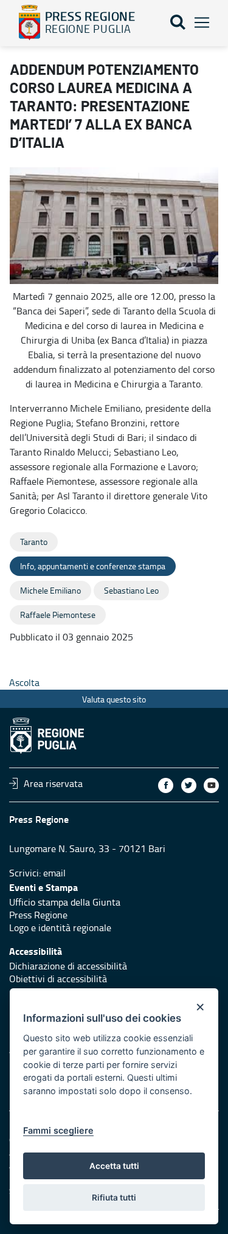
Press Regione (38, 914)
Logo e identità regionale (60, 927)
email (54, 872)
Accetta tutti (114, 1166)
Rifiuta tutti (114, 1197)
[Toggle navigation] (201, 23)
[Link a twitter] (188, 785)
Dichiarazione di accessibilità (68, 965)
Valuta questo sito (114, 699)
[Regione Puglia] (29, 22)
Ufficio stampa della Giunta (64, 902)
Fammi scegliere (58, 1130)
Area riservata (53, 783)
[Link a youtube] (211, 785)
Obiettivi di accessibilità (58, 978)
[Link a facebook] (165, 785)
